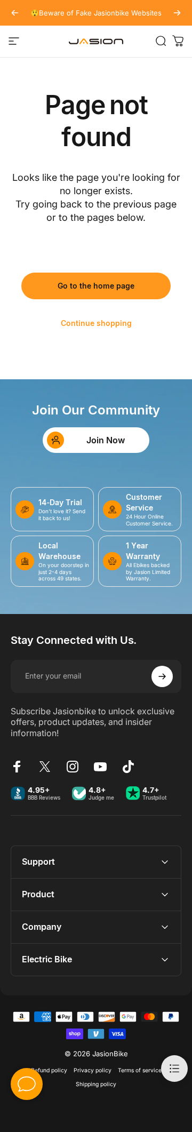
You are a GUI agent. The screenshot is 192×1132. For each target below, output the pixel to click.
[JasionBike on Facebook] (17, 766)
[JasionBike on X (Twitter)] (44, 766)
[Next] (177, 13)
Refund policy (49, 1070)
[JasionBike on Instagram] (72, 766)
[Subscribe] (162, 676)
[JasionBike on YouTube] (100, 766)
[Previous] (15, 13)
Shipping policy (96, 1084)
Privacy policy (92, 1070)
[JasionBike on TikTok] (128, 766)
